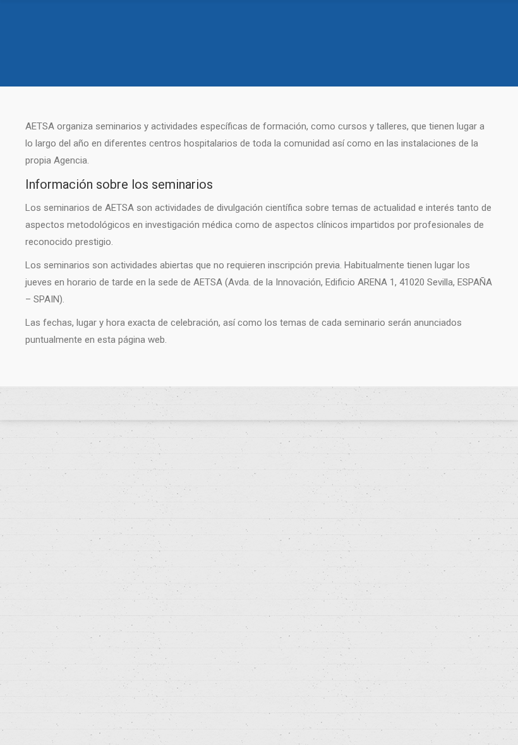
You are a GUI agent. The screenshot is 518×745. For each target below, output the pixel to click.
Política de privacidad (259, 403)
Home (208, 60)
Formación (249, 60)
